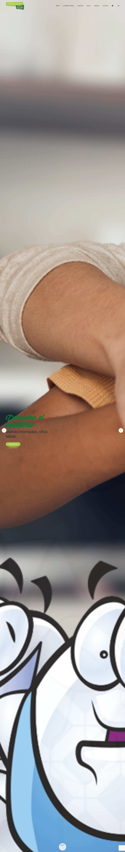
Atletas (105, 5)
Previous (4, 430)
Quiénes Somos (68, 5)
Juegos (96, 5)
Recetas (80, 5)
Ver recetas (13, 442)
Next (121, 430)
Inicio (58, 5)
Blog (88, 5)
